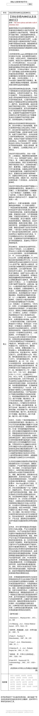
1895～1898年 (15, 675)
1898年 (18, 684)
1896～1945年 (26, 680)
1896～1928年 (15, 680)
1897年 (34, 680)
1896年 (23, 675)
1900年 (28, 686)
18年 (23, 686)
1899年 (12, 686)
